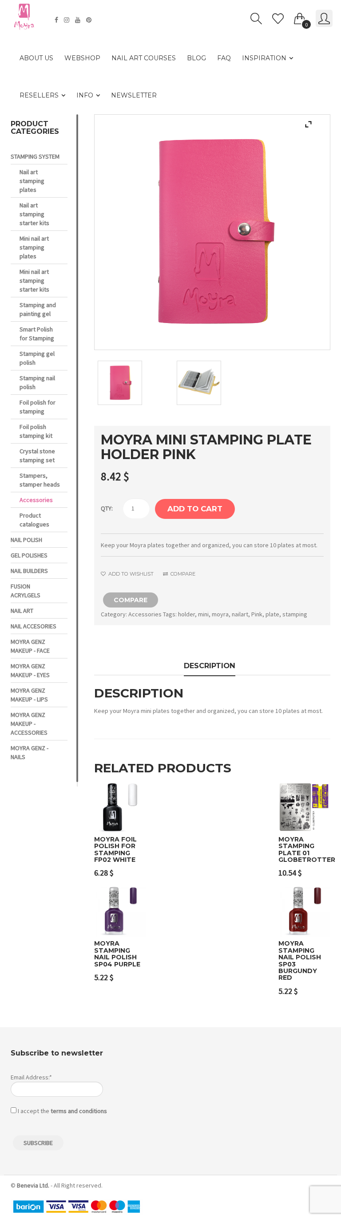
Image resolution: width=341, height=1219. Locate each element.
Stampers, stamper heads (40, 479)
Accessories (145, 614)
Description (209, 665)
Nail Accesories (33, 626)
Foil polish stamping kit (36, 431)
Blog (196, 58)
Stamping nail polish (37, 382)
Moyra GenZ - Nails (29, 752)
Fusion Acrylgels (25, 590)
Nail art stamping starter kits (34, 214)
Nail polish (26, 540)
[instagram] (67, 20)
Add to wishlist (130, 574)
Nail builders (29, 571)
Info (84, 95)
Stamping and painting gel (38, 309)
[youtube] (79, 20)
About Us (36, 58)
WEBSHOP (82, 58)
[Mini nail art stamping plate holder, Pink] (133, 383)
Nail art (22, 611)
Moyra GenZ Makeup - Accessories (29, 723)
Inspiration (264, 58)
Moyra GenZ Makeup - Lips (29, 694)
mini (203, 614)
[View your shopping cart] (299, 17)
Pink (256, 614)
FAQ (224, 58)
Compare (182, 574)
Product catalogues (34, 519)
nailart (240, 614)
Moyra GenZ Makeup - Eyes (30, 670)
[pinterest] (90, 20)
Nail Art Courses (143, 58)
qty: (107, 508)
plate (272, 614)
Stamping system (35, 156)
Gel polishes (29, 555)
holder (186, 614)
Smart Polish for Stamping (37, 333)
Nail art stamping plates (32, 181)
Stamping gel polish (37, 358)
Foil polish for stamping (38, 406)
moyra (220, 614)
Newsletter (134, 95)
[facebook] (57, 20)
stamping (294, 614)
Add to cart (194, 508)
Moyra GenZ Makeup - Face (30, 646)
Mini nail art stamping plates (34, 247)
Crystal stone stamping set (37, 455)
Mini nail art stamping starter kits (34, 280)
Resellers (39, 95)
